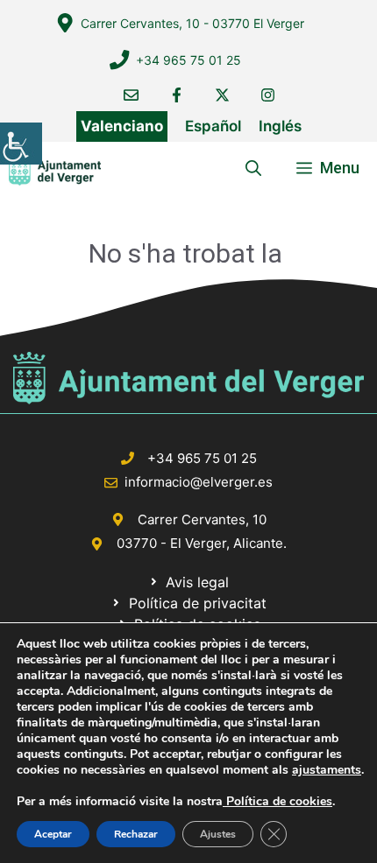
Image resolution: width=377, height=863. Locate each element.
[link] (21, 144)
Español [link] (213, 126)
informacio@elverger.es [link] (198, 482)
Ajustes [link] (218, 834)
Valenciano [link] (122, 126)
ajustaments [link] (326, 770)
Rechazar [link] (136, 834)
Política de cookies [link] (277, 801)
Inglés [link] (280, 126)
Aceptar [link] (53, 834)
